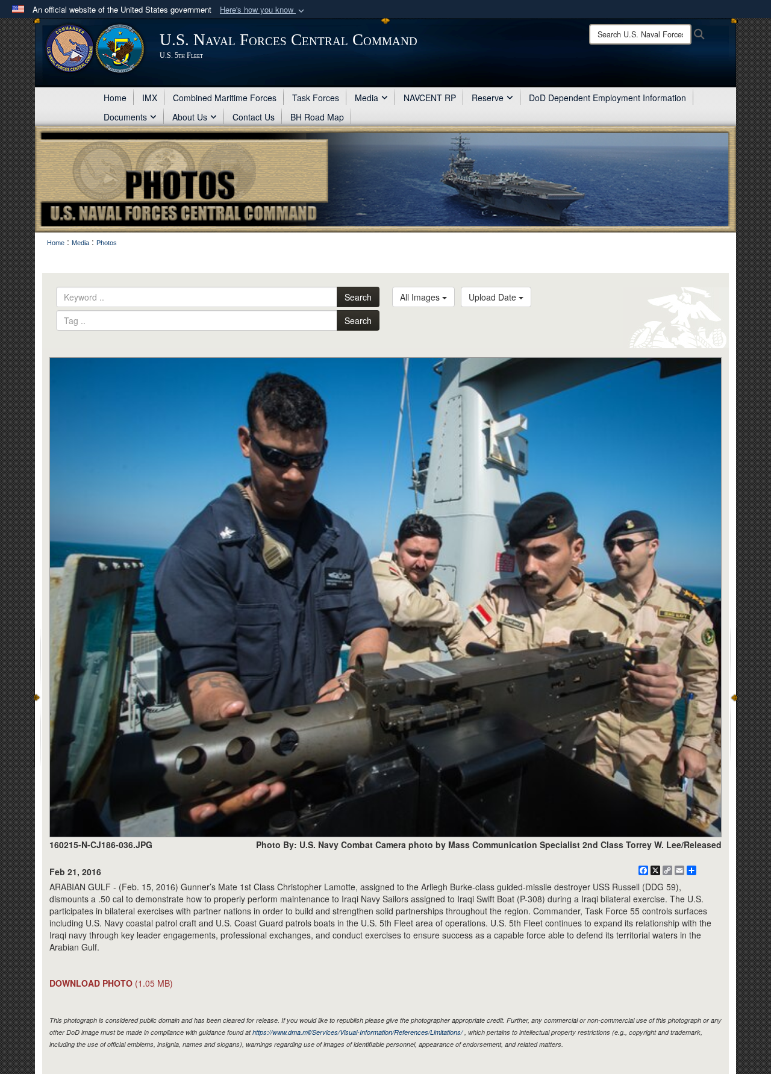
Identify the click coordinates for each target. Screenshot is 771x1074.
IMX (149, 98)
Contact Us (254, 117)
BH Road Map (317, 117)
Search (358, 297)
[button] (263, 10)
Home (115, 98)
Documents (125, 117)
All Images (421, 297)
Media (366, 98)
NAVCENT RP (430, 98)
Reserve (488, 98)
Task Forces (315, 98)
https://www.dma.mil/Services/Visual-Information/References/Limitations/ (357, 1032)
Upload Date (494, 297)
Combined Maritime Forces (224, 98)
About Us (189, 117)
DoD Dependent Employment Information (607, 98)
